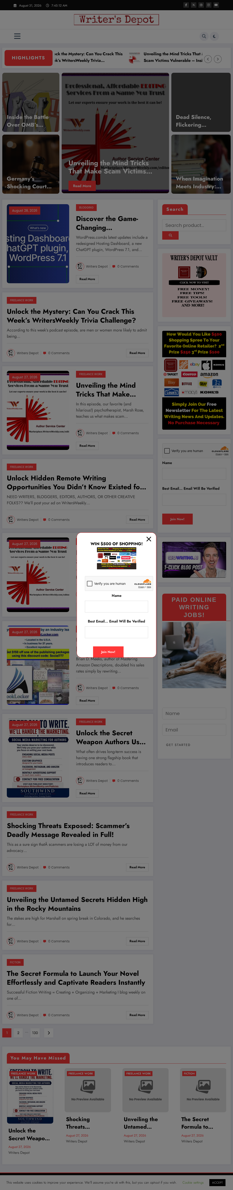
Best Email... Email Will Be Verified (116, 621)
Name (117, 595)
